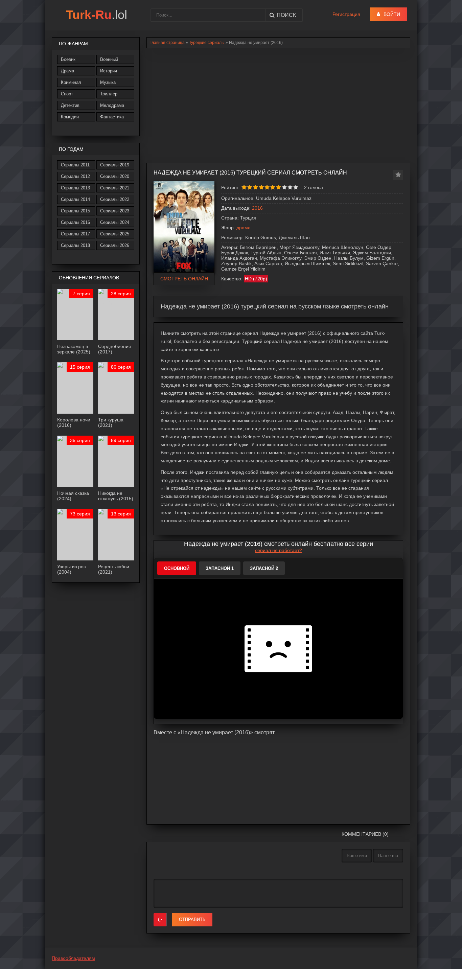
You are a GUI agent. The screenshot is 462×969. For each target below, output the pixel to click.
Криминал (71, 82)
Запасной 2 (264, 568)
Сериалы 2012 (75, 176)
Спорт (67, 93)
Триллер (108, 93)
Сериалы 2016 (75, 222)
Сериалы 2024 (114, 222)
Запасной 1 (220, 568)
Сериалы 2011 (75, 164)
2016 (257, 208)
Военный (109, 59)
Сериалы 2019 (114, 164)
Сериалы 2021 (114, 187)
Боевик (68, 59)
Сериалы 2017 (75, 233)
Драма (67, 70)
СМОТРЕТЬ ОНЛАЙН (184, 278)
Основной (176, 568)
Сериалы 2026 (114, 245)
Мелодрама (112, 105)
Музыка (108, 82)
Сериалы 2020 (114, 176)
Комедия (70, 116)
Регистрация (346, 14)
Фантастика (112, 116)
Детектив (70, 105)
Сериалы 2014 (75, 199)
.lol (96, 15)
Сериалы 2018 (75, 245)
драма (243, 227)
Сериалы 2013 (75, 187)
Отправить (192, 919)
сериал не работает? (278, 550)
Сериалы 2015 (75, 210)
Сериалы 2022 (114, 199)
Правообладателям (73, 958)
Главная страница (167, 42)
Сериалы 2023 (114, 210)
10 (296, 187)
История (108, 70)
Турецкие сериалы (207, 42)
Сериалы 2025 (114, 233)
